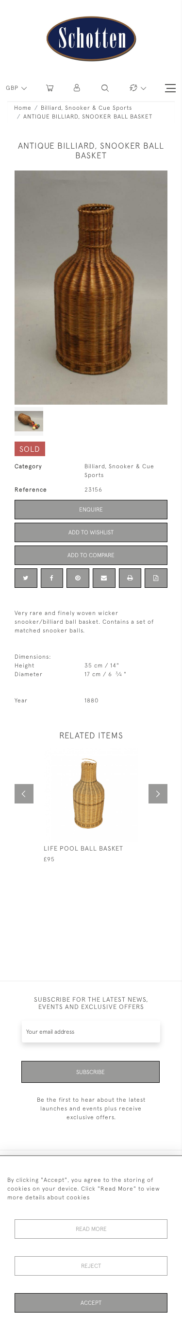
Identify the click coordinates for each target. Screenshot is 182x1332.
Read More (91, 1229)
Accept (91, 1302)
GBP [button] (13, 88)
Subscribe (90, 1072)
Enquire (91, 509)
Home (23, 107)
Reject (91, 1266)
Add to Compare (91, 555)
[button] (77, 88)
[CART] (50, 88)
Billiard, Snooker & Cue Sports (86, 107)
